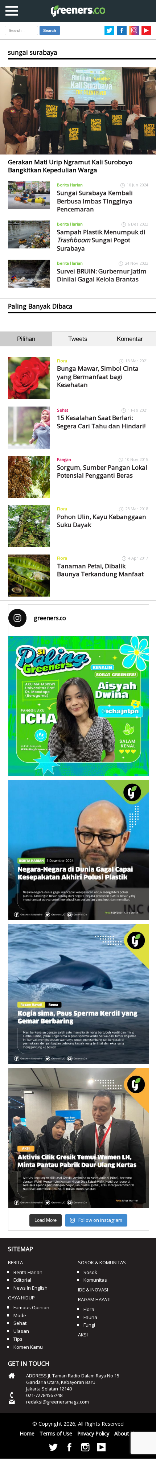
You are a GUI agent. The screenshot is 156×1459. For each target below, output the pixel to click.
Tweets (77, 338)
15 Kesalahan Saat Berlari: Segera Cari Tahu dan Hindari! (101, 421)
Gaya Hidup (21, 1297)
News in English (30, 1288)
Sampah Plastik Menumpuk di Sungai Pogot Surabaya (101, 240)
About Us (125, 1433)
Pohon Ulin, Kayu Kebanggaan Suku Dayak (101, 520)
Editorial (22, 1280)
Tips (17, 1339)
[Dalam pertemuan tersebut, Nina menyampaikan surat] (78, 1138)
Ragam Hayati (94, 1299)
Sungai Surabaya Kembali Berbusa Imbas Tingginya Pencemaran (95, 201)
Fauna (90, 1317)
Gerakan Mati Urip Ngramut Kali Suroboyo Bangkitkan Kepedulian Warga (70, 166)
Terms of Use (56, 1433)
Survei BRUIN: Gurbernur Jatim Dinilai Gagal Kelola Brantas (102, 275)
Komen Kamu (28, 1347)
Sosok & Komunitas (102, 1262)
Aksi (83, 1334)
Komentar (130, 338)
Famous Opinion (31, 1307)
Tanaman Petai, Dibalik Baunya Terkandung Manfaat (100, 570)
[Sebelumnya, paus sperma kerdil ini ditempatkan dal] (78, 994)
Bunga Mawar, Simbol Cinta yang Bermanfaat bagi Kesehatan (98, 376)
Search (49, 30)
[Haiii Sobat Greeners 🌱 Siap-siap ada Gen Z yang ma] (78, 706)
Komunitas (95, 1280)
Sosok (90, 1272)
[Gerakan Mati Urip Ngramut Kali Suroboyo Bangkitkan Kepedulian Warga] (78, 110)
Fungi (89, 1325)
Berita (15, 1262)
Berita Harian (70, 184)
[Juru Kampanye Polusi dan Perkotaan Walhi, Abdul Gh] (78, 850)
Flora (62, 360)
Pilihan (26, 338)
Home (27, 1433)
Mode (19, 1315)
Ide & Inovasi (93, 1289)
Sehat (62, 410)
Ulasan (21, 1331)
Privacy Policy (93, 1433)
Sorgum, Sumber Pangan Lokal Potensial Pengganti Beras (102, 471)
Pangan (64, 459)
